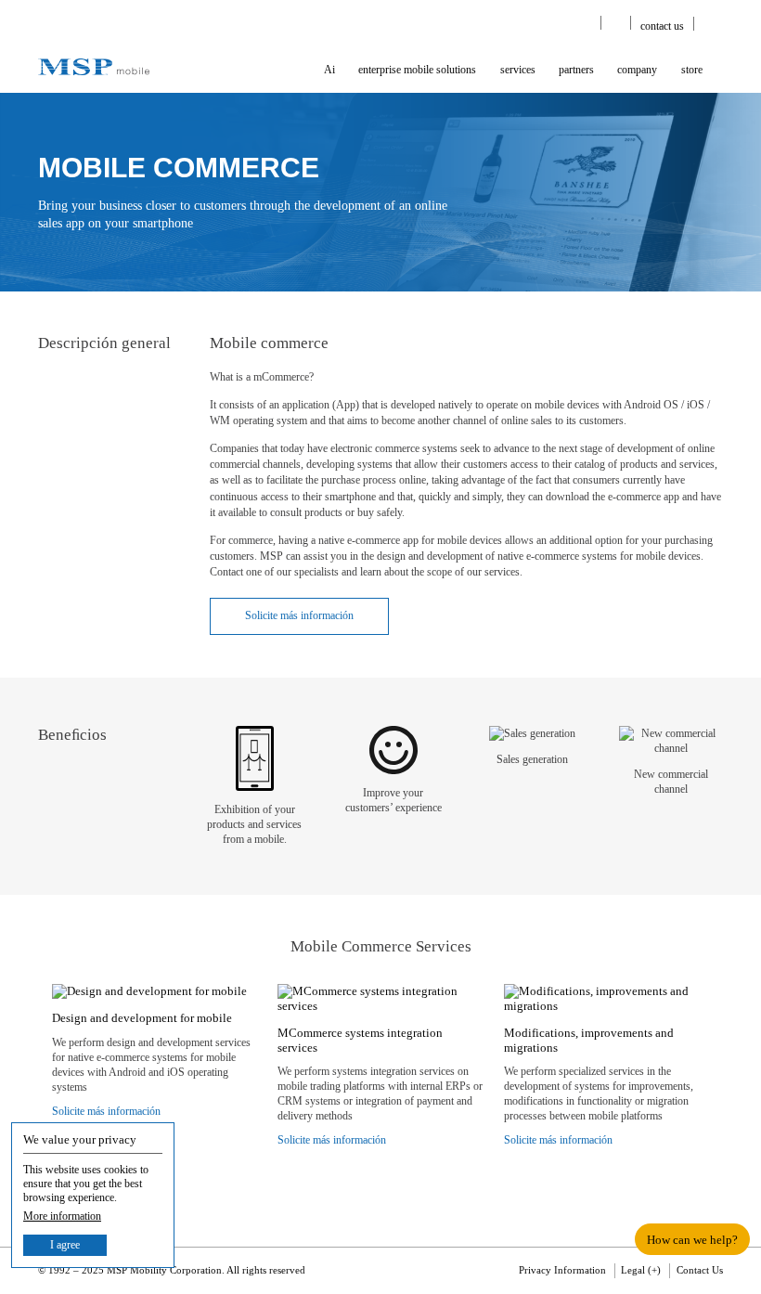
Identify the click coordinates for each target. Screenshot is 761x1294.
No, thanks (452, 704)
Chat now (340, 705)
